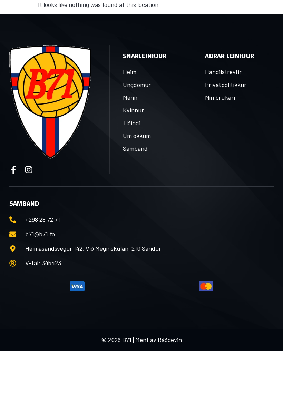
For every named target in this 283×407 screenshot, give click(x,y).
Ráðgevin (170, 340)
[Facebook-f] (13, 170)
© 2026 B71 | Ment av (129, 340)
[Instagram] (29, 170)
